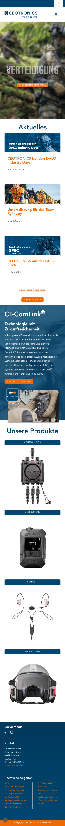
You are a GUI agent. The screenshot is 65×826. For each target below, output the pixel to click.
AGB (7, 784)
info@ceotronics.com (14, 766)
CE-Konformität (12, 797)
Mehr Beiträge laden (32, 291)
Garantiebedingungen (14, 790)
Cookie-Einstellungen (47, 797)
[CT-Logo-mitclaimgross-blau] (21, 12)
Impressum (42, 787)
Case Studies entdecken (32, 85)
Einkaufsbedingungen (14, 787)
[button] (5, 820)
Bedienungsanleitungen (15, 800)
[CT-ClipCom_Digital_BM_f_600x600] (32, 588)
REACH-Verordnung (14, 804)
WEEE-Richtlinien (45, 784)
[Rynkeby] (32, 185)
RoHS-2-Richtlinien (13, 807)
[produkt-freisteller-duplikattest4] (32, 449)
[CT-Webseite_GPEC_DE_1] (32, 237)
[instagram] (11, 732)
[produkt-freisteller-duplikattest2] (32, 519)
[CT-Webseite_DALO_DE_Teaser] (32, 134)
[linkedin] (6, 732)
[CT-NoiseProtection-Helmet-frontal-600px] (32, 658)
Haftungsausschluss (13, 794)
